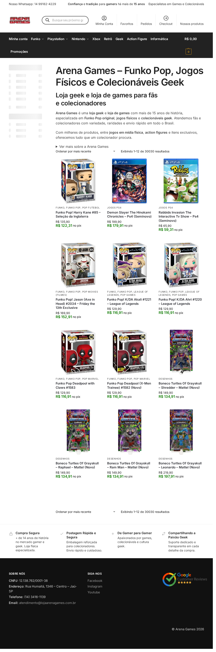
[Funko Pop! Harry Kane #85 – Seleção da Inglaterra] (78, 181)
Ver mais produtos (130, 508)
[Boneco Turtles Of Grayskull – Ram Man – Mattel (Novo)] (129, 431)
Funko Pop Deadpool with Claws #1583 (75, 385)
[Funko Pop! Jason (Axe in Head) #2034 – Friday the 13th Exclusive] (78, 265)
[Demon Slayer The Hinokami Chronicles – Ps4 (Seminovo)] (129, 181)
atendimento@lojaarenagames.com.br (47, 620)
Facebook (95, 598)
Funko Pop (73, 207)
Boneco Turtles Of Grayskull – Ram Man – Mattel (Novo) (128, 465)
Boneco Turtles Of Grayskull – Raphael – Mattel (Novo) (77, 465)
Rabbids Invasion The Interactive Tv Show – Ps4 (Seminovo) (178, 216)
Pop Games (127, 294)
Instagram (95, 604)
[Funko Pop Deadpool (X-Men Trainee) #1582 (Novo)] (129, 352)
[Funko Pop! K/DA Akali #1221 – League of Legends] (129, 265)
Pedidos (146, 24)
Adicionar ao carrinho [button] (78, 234)
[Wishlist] (94, 165)
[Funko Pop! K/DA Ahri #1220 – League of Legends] (181, 265)
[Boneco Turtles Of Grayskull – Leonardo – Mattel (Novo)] (181, 431)
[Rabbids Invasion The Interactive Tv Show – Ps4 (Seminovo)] (181, 181)
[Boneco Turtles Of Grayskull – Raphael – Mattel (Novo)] (78, 431)
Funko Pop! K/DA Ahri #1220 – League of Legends (180, 301)
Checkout (166, 24)
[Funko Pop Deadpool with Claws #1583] (78, 352)
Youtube (94, 610)
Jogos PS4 (114, 207)
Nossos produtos (192, 24)
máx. (27, 208)
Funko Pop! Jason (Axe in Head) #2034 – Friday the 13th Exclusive (75, 303)
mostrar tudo (22, 363)
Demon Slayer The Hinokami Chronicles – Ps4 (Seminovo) (129, 214)
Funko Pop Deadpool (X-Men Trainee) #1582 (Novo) (129, 385)
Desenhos (166, 378)
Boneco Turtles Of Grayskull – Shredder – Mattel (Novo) (180, 385)
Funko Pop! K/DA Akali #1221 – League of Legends (129, 301)
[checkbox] (25, 75)
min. (13, 208)
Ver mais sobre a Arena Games (83, 146)
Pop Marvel (90, 378)
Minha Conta (104, 24)
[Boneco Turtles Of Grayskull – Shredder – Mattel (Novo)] (181, 352)
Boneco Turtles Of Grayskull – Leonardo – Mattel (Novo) (180, 465)
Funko (60, 207)
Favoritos (126, 24)
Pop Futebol (91, 207)
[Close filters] (43, 67)
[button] (194, 45)
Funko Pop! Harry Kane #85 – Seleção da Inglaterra (78, 214)
